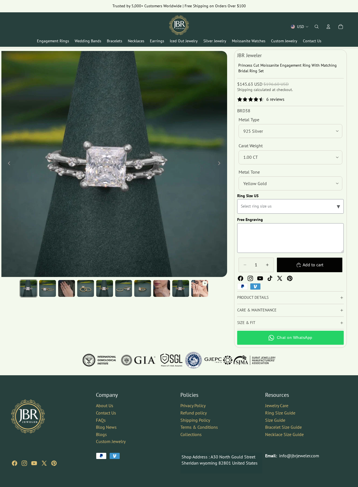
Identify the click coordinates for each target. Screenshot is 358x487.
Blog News (106, 427)
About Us (104, 405)
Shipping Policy (195, 420)
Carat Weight (251, 145)
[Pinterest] (289, 278)
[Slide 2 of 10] (47, 288)
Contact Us (106, 413)
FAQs (101, 420)
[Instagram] (250, 278)
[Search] (316, 26)
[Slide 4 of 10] (85, 288)
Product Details (252, 297)
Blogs (101, 434)
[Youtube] (260, 278)
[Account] (328, 26)
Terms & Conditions (199, 427)
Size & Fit (246, 322)
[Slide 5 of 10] (104, 288)
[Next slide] (221, 164)
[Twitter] (279, 278)
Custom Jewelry (111, 441)
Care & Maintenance (257, 310)
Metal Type (249, 119)
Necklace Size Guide (284, 434)
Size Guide (275, 420)
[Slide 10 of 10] (199, 288)
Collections (191, 434)
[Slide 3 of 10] (66, 288)
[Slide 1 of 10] (28, 288)
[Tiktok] (270, 278)
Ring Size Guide (280, 413)
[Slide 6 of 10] (123, 288)
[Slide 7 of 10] (142, 288)
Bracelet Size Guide (283, 427)
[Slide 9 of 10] (180, 288)
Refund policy (193, 413)
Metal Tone (249, 172)
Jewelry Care (276, 405)
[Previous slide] (7, 164)
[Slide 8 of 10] (161, 288)
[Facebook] (240, 278)
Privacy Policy (193, 405)
